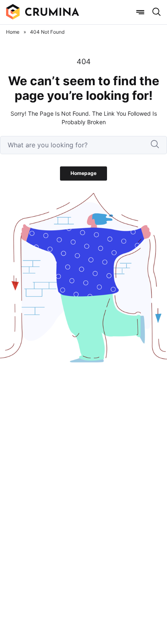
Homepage (83, 173)
